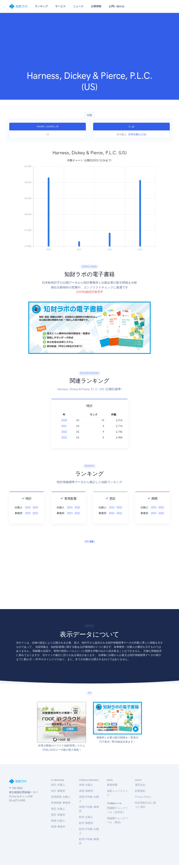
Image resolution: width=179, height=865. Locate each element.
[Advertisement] (89, 44)
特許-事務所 (58, 790)
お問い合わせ (116, 6)
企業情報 (96, 6)
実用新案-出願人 (60, 796)
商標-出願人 (58, 820)
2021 (64, 426)
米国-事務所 (86, 790)
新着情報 (112, 784)
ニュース (78, 6)
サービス (60, 6)
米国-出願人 (86, 784)
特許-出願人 (58, 784)
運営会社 (140, 784)
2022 (64, 431)
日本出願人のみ (137, 134)
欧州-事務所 (86, 823)
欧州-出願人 (86, 817)
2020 (64, 420)
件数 (89, 115)
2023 (64, 437)
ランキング (41, 6)
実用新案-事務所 (60, 802)
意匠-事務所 (58, 814)
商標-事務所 (58, 826)
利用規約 (140, 790)
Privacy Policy (143, 796)
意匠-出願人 (58, 808)
